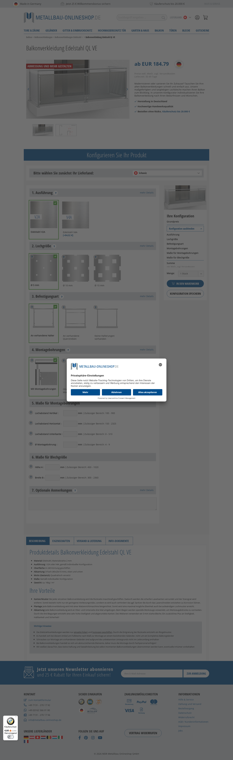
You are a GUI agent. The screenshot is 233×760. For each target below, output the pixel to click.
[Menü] (16, 717)
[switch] (10, 737)
